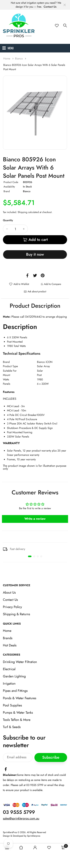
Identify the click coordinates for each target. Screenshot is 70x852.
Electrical (9, 669)
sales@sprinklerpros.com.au (21, 818)
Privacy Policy (12, 607)
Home (7, 59)
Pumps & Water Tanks (18, 712)
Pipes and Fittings (15, 690)
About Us (9, 592)
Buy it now (35, 254)
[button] (29, 556)
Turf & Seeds (12, 727)
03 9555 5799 (19, 812)
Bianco (19, 59)
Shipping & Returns (16, 614)
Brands (7, 638)
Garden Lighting (14, 676)
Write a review (35, 519)
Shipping (22, 212)
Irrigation (9, 683)
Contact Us (50, 7)
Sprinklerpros (33, 836)
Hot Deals (10, 645)
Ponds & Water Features (19, 698)
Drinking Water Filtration (20, 662)
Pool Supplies (12, 705)
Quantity (8, 220)
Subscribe (50, 757)
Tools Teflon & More (17, 720)
